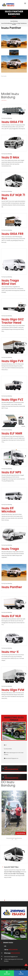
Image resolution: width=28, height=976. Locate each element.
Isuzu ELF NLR (11, 616)
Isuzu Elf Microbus (9, 509)
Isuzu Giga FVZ (12, 400)
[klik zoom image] (14, 110)
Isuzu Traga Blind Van (10, 282)
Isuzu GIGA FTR (12, 122)
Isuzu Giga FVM (13, 690)
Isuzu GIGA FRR (12, 234)
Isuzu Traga (10, 549)
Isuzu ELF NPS (11, 472)
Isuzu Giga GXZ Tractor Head (13, 321)
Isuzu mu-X (10, 652)
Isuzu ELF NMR (12, 433)
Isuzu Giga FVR (12, 361)
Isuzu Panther (12, 587)
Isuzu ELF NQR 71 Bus (13, 196)
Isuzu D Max (10, 157)
